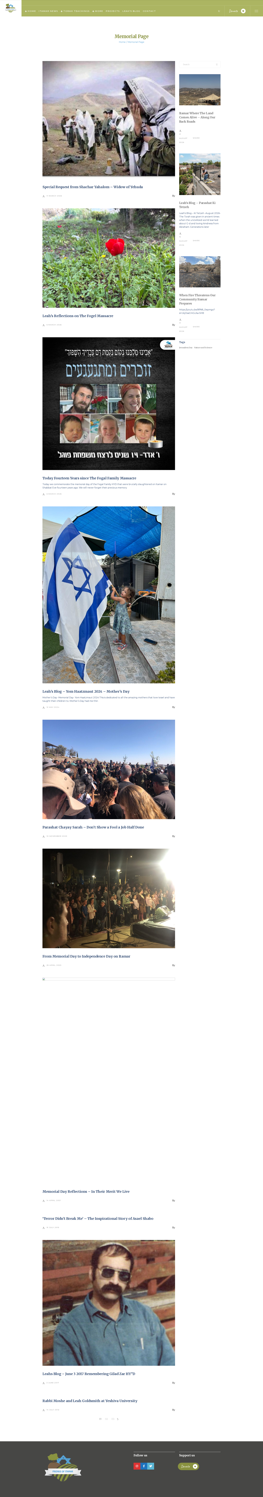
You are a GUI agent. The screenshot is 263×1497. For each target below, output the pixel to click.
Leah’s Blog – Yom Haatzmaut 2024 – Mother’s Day (85, 691)
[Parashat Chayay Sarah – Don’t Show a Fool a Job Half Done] (108, 769)
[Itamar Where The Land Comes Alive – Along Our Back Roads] (200, 89)
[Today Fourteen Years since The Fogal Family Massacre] (108, 403)
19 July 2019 (53, 1227)
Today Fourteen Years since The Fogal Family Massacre (89, 478)
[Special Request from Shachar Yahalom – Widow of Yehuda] (108, 120)
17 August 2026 (183, 327)
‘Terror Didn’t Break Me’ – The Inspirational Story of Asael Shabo (97, 1218)
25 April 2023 (54, 965)
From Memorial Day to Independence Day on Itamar (86, 956)
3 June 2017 (53, 1383)
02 (106, 1419)
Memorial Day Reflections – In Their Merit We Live (86, 1191)
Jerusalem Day (185, 347)
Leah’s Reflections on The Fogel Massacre (77, 316)
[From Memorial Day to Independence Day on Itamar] (108, 898)
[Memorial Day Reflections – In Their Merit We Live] (108, 1080)
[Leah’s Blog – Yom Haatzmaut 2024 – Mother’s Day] (108, 594)
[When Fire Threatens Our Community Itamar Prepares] (200, 271)
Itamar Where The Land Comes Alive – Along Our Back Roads (197, 117)
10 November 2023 (57, 836)
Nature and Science (203, 347)
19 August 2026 (183, 241)
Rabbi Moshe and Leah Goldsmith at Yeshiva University (89, 1401)
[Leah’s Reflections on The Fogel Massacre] (108, 258)
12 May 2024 (53, 707)
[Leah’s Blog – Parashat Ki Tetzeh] (200, 174)
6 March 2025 (54, 325)
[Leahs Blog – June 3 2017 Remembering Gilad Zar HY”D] (108, 1303)
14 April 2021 (54, 1200)
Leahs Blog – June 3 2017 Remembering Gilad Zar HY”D (88, 1374)
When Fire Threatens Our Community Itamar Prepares (197, 299)
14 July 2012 (53, 1410)
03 (113, 1419)
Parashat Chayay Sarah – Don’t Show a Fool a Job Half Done (93, 827)
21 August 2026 (183, 138)
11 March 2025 (54, 196)
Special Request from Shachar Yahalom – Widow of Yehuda (92, 187)
